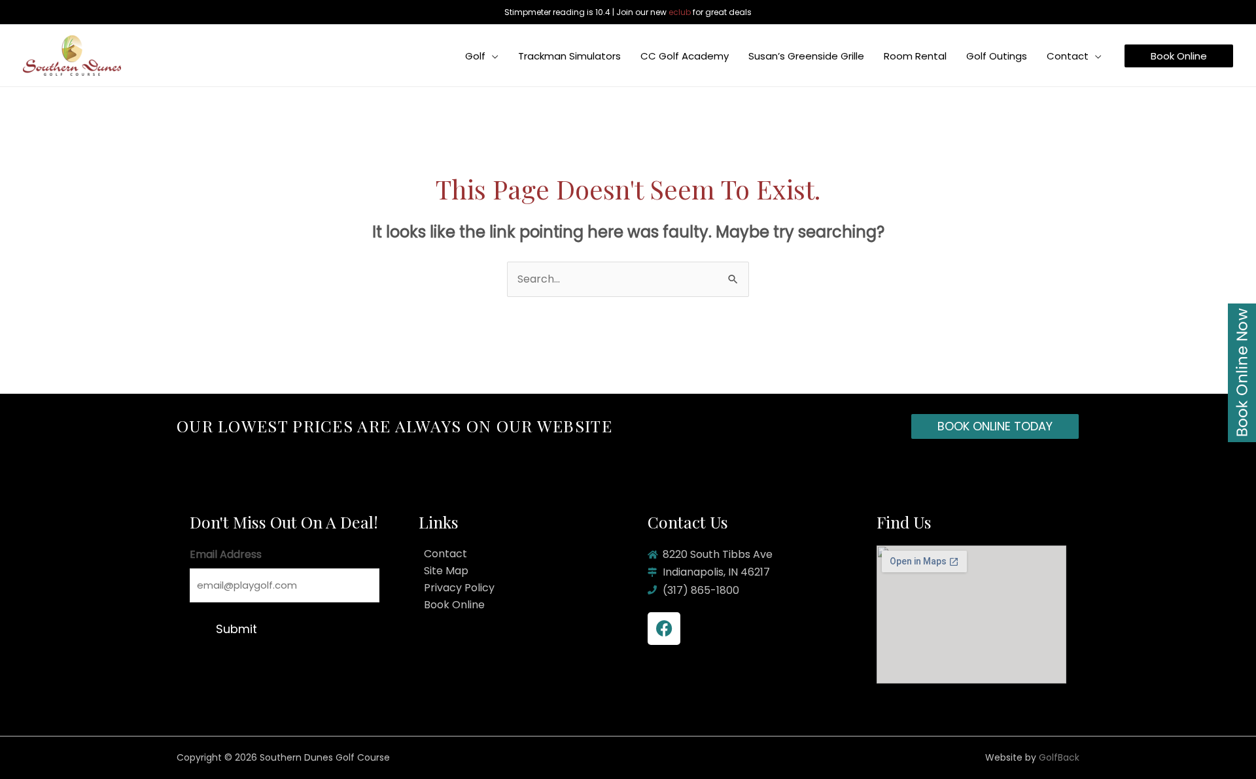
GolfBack (1059, 757)
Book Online (454, 604)
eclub (680, 12)
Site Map (446, 570)
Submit (236, 629)
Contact (445, 553)
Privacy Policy (459, 587)
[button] (491, 55)
